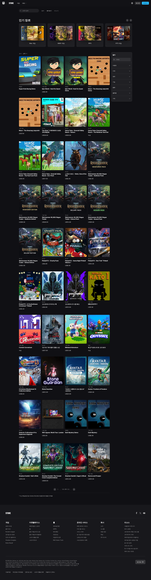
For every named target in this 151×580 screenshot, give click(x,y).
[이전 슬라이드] (127, 20)
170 (63, 489)
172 (68, 489)
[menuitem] (43, 11)
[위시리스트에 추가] (39, 58)
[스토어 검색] (20, 10)
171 (66, 489)
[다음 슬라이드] (131, 20)
